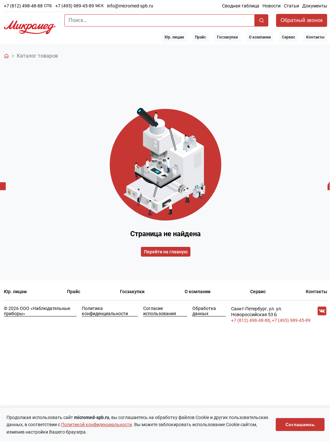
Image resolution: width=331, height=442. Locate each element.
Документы (314, 5)
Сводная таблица (240, 5)
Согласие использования (159, 311)
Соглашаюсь (300, 424)
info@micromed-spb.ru (130, 5)
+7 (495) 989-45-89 (74, 5)
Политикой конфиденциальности (96, 424)
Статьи (291, 5)
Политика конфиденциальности (105, 311)
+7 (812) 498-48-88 (23, 5)
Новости (271, 5)
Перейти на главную (165, 251)
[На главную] (6, 56)
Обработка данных (204, 311)
